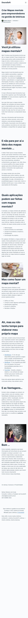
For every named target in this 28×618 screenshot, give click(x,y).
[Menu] (25, 2)
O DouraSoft (20, 512)
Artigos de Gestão (6, 22)
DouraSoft (6, 2)
